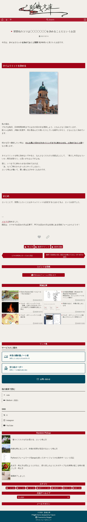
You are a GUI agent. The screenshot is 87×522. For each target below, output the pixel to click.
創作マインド (43, 246)
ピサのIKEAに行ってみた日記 (22, 255)
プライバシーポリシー (43, 520)
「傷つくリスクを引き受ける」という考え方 (29, 439)
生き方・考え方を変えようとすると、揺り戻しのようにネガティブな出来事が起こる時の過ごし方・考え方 (48, 466)
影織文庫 (47, 512)
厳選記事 (57, 488)
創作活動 (58, 246)
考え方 (30, 246)
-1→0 (11, 488)
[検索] (47, 19)
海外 (78, 488)
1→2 (31, 488)
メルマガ (5, 221)
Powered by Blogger (45, 517)
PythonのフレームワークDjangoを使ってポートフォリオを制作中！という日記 (42, 457)
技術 (68, 488)
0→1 (21, 488)
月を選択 (21, 497)
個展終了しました (18, 475)
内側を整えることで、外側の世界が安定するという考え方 (34, 448)
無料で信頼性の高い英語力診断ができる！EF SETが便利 (64, 255)
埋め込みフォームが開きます (45, 275)
